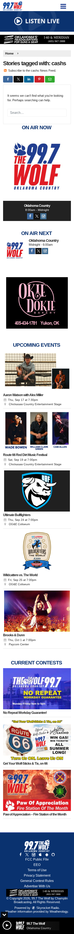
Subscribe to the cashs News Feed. (32, 70)
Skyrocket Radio (47, 908)
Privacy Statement (37, 875)
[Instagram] (43, 216)
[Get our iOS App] (40, 854)
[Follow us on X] (27, 854)
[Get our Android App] (47, 854)
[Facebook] (30, 216)
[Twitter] (37, 216)
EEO (37, 865)
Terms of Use (37, 870)
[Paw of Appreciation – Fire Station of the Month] (37, 790)
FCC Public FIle (37, 859)
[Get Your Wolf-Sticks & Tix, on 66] (37, 739)
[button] (63, 5)
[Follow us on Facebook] (20, 854)
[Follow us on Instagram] (33, 854)
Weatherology (59, 911)
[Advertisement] (37, 39)
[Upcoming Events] (37, 371)
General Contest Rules (37, 881)
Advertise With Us (37, 886)
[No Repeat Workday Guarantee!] (37, 688)
